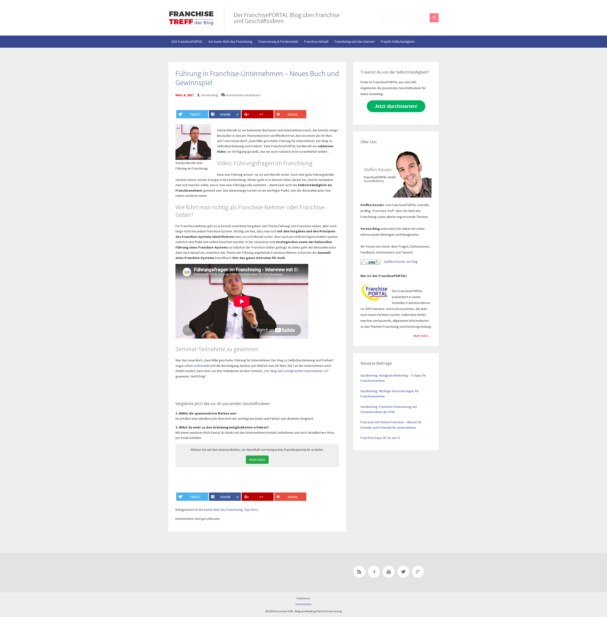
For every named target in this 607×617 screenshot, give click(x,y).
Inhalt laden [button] (257, 459)
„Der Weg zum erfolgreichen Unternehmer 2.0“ (296, 371)
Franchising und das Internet (355, 41)
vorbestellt (202, 366)
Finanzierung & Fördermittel (278, 41)
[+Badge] (201, 572)
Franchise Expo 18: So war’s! (380, 438)
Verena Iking (209, 95)
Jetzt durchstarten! (396, 106)
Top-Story (251, 509)
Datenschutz (304, 604)
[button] (434, 17)
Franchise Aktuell (316, 41)
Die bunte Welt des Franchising (230, 41)
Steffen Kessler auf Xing (400, 261)
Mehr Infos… (423, 336)
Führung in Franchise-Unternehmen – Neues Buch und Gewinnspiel (257, 78)
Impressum (303, 598)
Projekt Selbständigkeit (397, 41)
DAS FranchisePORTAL (186, 41)
